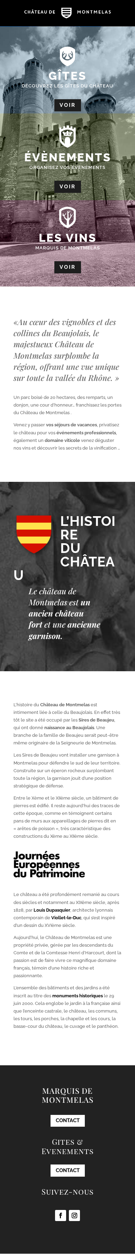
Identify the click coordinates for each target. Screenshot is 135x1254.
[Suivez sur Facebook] (60, 1215)
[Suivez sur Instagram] (74, 1215)
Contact (68, 1120)
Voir (68, 105)
